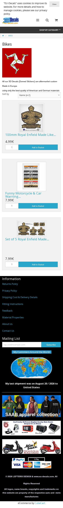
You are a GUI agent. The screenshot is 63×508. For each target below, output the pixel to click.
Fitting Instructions (12, 304)
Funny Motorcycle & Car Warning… (23, 195)
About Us (7, 324)
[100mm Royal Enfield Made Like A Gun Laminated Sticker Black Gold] (31, 117)
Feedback (7, 310)
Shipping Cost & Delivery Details (20, 297)
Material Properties (13, 317)
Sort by (5, 94)
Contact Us (8, 330)
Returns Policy (10, 284)
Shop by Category (49, 30)
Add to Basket (38, 147)
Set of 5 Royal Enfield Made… (27, 239)
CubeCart (40, 503)
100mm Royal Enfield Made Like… (30, 134)
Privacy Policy (9, 290)
